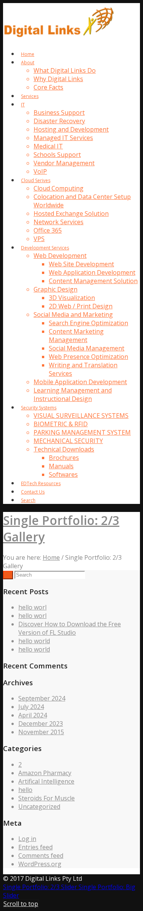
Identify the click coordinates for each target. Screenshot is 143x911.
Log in (27, 838)
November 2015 (41, 732)
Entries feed (35, 847)
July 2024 (31, 706)
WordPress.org (39, 864)
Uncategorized (39, 806)
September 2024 (41, 698)
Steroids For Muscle (46, 798)
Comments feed (40, 855)
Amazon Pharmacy (44, 773)
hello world (34, 641)
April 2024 (32, 715)
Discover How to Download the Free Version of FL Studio (69, 628)
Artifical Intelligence (46, 781)
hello (25, 790)
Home (51, 557)
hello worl (32, 607)
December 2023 (40, 723)
